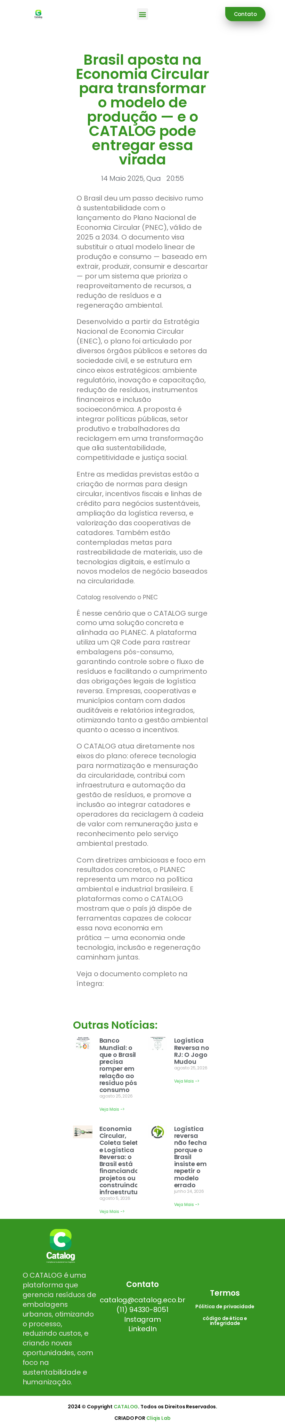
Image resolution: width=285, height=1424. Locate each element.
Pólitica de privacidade (224, 1306)
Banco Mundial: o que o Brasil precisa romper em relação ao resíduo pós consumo (118, 1065)
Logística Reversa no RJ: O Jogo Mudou (191, 1051)
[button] (142, 14)
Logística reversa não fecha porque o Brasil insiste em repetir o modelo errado (190, 1156)
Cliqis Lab (158, 1418)
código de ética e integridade (225, 1321)
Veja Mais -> (112, 1109)
